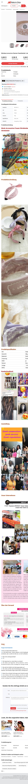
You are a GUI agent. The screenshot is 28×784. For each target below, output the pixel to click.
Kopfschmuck (22, 9)
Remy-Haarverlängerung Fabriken (9, 765)
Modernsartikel (15, 9)
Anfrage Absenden (12, 63)
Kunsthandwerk (9, 9)
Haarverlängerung (22, 765)
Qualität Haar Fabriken (7, 762)
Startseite (3, 9)
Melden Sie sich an (5, 95)
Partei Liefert (4, 745)
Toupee (2, 747)
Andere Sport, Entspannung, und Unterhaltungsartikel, (7, 750)
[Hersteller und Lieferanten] (14, 2)
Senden (13, 708)
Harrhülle (15, 747)
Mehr (2, 771)
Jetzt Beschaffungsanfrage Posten (18, 710)
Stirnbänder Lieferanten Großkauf (9, 768)
